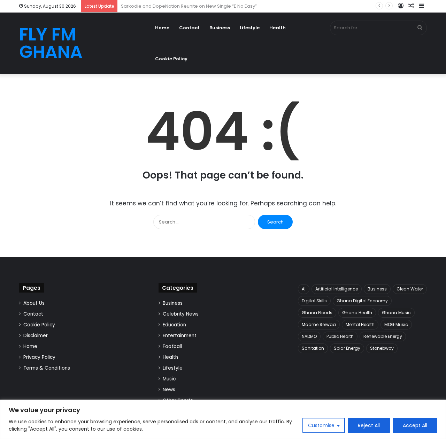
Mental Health (360, 324)
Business (219, 27)
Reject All (369, 425)
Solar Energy (347, 348)
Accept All (415, 425)
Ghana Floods (317, 313)
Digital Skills (314, 301)
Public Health (340, 336)
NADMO (309, 336)
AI (304, 289)
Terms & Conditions (46, 368)
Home (162, 27)
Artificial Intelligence (336, 289)
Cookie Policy (171, 58)
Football (172, 346)
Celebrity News (181, 314)
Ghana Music (396, 313)
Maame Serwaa (319, 324)
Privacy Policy (39, 357)
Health (277, 27)
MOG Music (396, 324)
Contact (189, 27)
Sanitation (313, 348)
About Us (34, 303)
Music (169, 379)
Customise (321, 425)
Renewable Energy (382, 336)
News (169, 389)
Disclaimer (35, 335)
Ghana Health (357, 313)
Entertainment (180, 335)
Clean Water (410, 289)
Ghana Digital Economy (362, 301)
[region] (223, 419)
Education (174, 324)
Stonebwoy (382, 348)
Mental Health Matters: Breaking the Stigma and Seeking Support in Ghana (204, 6)
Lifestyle (250, 27)
